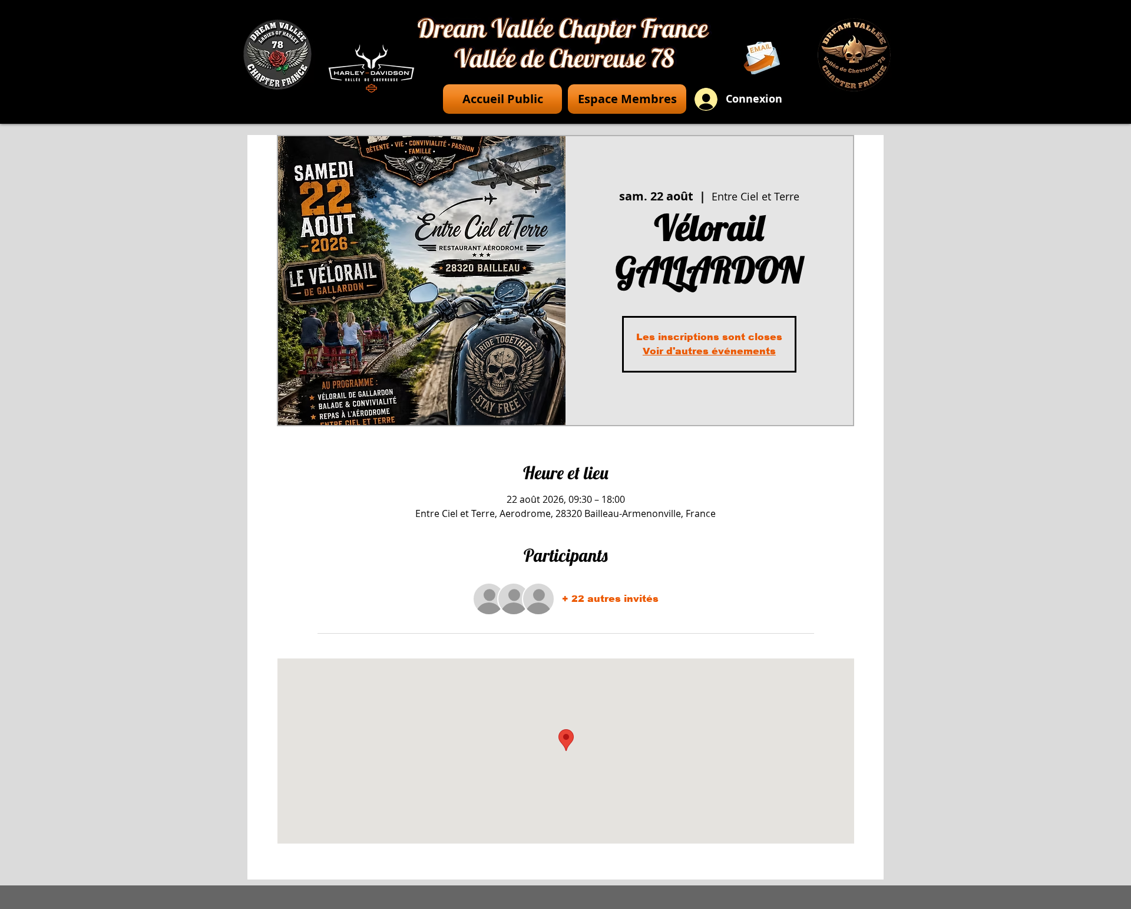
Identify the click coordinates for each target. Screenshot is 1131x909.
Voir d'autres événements (709, 351)
